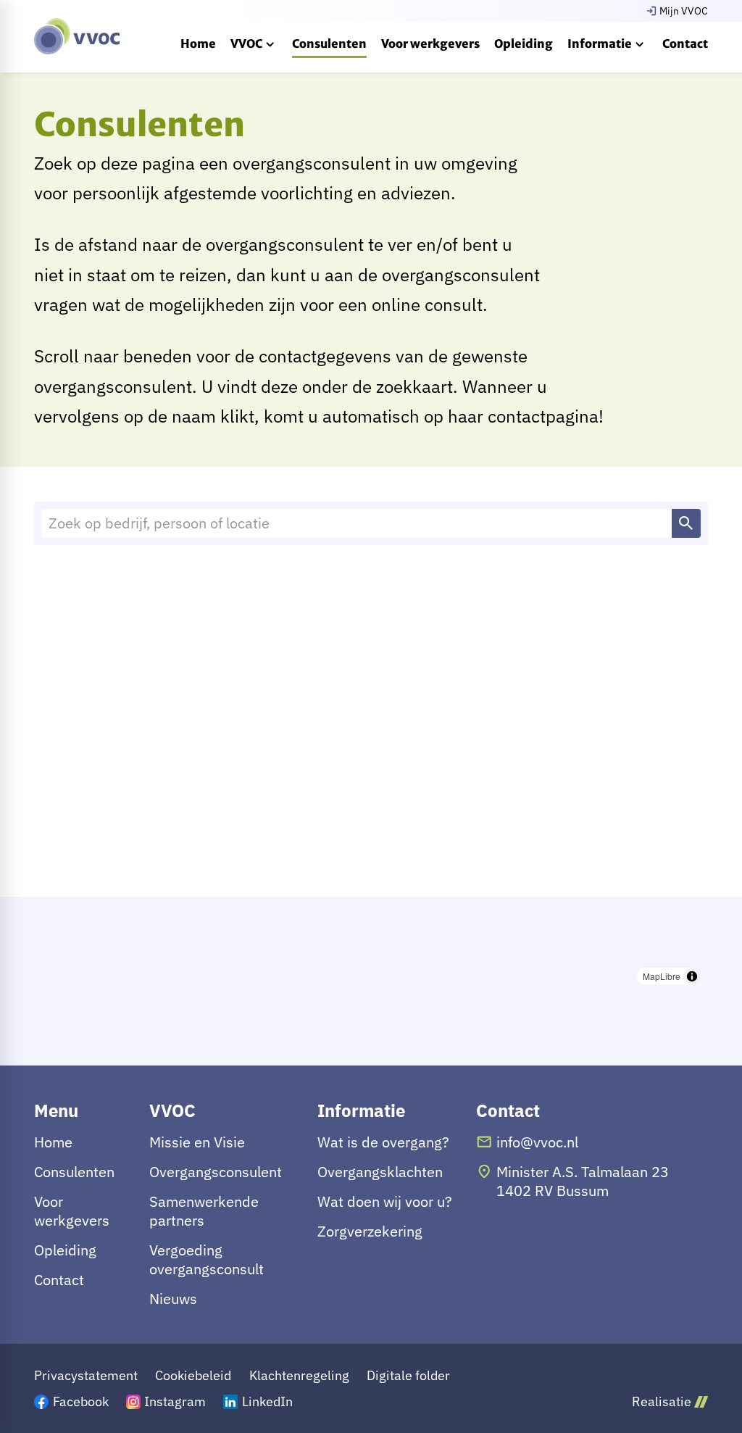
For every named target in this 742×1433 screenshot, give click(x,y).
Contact (59, 1280)
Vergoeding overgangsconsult (206, 1260)
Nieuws (173, 1298)
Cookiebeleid (193, 1375)
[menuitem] (198, 43)
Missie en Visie (197, 1142)
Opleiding (65, 1250)
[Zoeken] (686, 523)
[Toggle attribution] (692, 976)
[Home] (77, 36)
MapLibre (661, 976)
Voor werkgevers (71, 1211)
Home (53, 1142)
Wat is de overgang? (383, 1142)
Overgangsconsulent (215, 1172)
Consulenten (74, 1172)
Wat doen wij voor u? (384, 1201)
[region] (371, 774)
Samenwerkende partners (204, 1211)
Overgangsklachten (380, 1172)
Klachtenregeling (299, 1375)
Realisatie (661, 1401)
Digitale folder (408, 1375)
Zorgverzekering (369, 1231)
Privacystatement (86, 1375)
